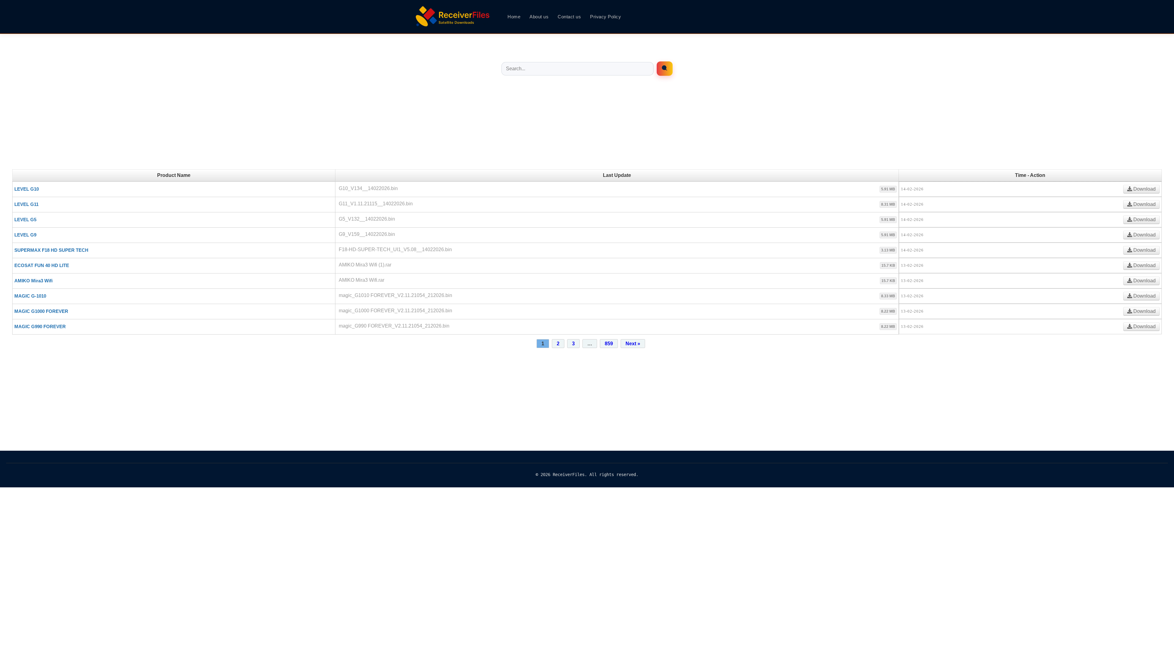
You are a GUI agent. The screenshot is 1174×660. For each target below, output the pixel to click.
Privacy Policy (605, 16)
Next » (633, 343)
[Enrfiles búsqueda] (665, 68)
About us (539, 16)
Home (514, 16)
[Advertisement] (587, 126)
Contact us (569, 16)
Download (1144, 189)
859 (609, 343)
